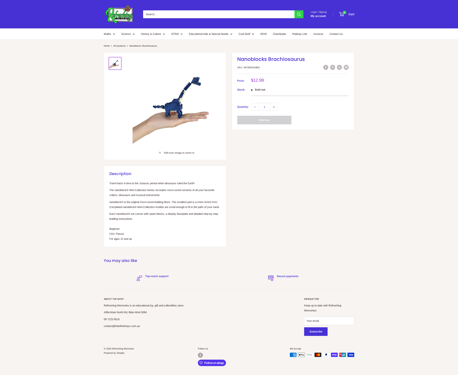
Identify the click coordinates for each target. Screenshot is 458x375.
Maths (107, 33)
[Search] (298, 14)
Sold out (264, 120)
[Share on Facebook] (325, 67)
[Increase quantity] (274, 107)
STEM (175, 33)
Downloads (279, 33)
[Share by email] (346, 67)
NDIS (263, 33)
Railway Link (299, 33)
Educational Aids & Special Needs (208, 33)
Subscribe (316, 331)
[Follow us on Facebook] (200, 355)
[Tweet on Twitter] (339, 67)
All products (119, 45)
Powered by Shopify (114, 353)
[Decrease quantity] (255, 107)
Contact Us (336, 33)
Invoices (318, 33)
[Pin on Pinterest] (332, 67)
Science (126, 33)
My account (318, 16)
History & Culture (151, 33)
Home (107, 45)
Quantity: (243, 106)
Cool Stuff (244, 33)
